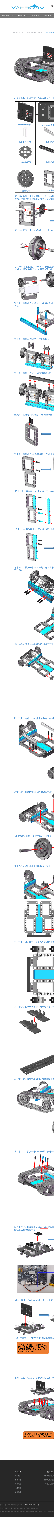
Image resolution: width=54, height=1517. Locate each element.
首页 (23, 32)
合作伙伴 (18, 1492)
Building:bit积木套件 (34, 32)
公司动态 (18, 1480)
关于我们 (18, 1476)
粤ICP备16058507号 (32, 1505)
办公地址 (18, 1484)
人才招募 (18, 1488)
